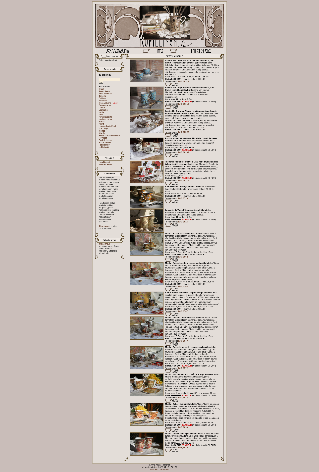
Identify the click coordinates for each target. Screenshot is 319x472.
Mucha (102, 121)
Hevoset (103, 138)
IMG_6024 (183, 398)
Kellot (101, 112)
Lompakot (103, 110)
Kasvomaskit (105, 142)
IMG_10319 (183, 104)
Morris (102, 133)
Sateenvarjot (105, 105)
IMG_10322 (183, 132)
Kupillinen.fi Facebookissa (105, 163)
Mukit (101, 89)
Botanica (103, 101)
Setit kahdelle (105, 94)
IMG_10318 (183, 81)
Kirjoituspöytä (105, 117)
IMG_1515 (183, 222)
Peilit (101, 114)
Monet (102, 131)
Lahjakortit (104, 147)
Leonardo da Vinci (107, 126)
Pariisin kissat (105, 140)
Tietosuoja (164, 469)
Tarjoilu (102, 96)
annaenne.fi (104, 244)
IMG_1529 (183, 198)
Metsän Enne (105, 103)
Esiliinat (102, 98)
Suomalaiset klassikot (109, 135)
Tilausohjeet (104, 226)
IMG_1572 (183, 368)
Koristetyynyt (105, 119)
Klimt (101, 124)
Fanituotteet (104, 145)
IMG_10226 (183, 180)
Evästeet (154, 469)
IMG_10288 (183, 152)
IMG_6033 (183, 427)
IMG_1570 (183, 341)
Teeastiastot (104, 91)
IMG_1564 (183, 286)
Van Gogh (103, 128)
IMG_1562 (183, 257)
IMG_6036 (183, 447)
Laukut (102, 107)
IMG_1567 (183, 311)
